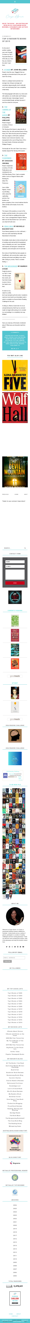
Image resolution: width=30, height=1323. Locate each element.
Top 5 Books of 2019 (15, 1009)
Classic (21, 335)
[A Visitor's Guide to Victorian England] (23, 851)
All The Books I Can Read (15, 1063)
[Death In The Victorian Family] (4, 826)
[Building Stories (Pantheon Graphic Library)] (10, 821)
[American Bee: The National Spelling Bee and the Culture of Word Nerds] (20, 836)
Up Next (15, 683)
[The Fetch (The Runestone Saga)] (4, 800)
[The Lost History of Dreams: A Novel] (7, 886)
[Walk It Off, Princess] (14, 861)
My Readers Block (15, 1094)
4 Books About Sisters (15, 1031)
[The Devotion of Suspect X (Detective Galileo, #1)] (10, 856)
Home (16, 494)
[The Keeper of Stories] (23, 800)
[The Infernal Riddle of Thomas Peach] (10, 881)
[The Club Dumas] (23, 886)
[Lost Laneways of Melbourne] (4, 861)
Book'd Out (15, 1070)
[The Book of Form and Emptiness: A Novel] (10, 866)
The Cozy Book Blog (15, 1121)
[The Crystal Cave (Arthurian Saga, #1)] (7, 881)
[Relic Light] (20, 886)
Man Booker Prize (16, 342)
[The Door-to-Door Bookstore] (14, 826)
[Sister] (14, 856)
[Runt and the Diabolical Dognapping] (23, 866)
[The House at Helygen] (4, 805)
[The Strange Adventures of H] (10, 826)
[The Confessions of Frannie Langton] (10, 851)
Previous (5, 494)
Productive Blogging (15, 1103)
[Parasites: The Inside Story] (20, 841)
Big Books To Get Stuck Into (15, 1048)
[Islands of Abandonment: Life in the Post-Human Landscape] (7, 826)
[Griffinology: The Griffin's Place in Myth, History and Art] (20, 831)
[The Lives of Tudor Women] (4, 795)
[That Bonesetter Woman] (17, 831)
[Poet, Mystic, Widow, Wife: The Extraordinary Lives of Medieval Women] (15, 635)
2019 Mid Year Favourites (15, 1045)
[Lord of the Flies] (10, 896)
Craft (6, 337)
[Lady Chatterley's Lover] (14, 876)
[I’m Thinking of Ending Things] (23, 811)
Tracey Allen (11, 773)
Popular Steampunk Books (15, 1054)
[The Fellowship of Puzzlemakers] (20, 856)
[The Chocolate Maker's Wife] (4, 846)
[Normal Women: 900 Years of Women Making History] (23, 831)
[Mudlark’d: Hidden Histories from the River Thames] (10, 861)
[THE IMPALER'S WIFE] (7, 831)
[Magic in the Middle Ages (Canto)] (17, 821)
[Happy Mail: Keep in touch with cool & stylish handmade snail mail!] (7, 891)
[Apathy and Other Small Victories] (7, 856)
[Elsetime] (20, 811)
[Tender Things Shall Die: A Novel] (20, 821)
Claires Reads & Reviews (15, 1080)
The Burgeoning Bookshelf (15, 1118)
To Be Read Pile (15, 784)
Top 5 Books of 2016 (15, 1017)
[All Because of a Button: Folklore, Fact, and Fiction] (17, 871)
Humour (21, 340)
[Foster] (4, 881)
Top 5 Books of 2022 (15, 1001)
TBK (25, 1321)
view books (20, 780)
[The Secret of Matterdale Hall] (20, 826)
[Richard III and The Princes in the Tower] (17, 805)
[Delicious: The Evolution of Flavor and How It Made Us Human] (17, 795)
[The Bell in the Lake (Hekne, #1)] (23, 871)
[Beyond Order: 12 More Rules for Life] (7, 861)
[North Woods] (10, 831)
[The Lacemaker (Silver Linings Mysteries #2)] (7, 851)
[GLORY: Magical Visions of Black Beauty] (20, 795)
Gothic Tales (15, 1051)
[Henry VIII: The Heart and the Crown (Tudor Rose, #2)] (17, 826)
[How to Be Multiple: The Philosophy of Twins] (23, 805)
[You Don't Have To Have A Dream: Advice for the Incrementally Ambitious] (15, 707)
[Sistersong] (20, 871)
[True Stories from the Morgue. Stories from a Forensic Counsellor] (7, 896)
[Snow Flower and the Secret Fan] (7, 816)
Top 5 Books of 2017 (15, 1014)
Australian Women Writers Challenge (15, 1066)
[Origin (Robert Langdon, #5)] (14, 841)
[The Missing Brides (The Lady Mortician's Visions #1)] (7, 795)
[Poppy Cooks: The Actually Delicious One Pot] (15, 663)
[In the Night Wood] (14, 800)
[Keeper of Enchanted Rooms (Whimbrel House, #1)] (7, 836)
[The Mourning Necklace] (17, 876)
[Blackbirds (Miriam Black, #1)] (4, 816)
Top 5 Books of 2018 (15, 1011)
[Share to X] (14, 348)
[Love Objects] (14, 811)
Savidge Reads (15, 1113)
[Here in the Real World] (7, 800)
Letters (6, 342)
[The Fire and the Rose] (17, 851)
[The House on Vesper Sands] (23, 796)
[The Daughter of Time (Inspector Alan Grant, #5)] (10, 816)
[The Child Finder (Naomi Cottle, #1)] (10, 841)
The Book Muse (15, 1115)
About (18, 1314)
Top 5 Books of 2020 (15, 1006)
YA (19, 345)
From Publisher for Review (15, 338)
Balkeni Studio (8, 1321)
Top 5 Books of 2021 (15, 1003)
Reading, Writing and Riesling (15, 1109)
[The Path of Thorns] (23, 856)
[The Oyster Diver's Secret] (10, 836)
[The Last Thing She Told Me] (14, 805)
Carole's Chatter (15, 1078)
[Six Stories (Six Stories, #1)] (20, 861)
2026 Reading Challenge (12, 771)
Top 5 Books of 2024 (15, 995)
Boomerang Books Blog (15, 1075)
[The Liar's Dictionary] (4, 836)
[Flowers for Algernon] (7, 806)
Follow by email (15, 952)
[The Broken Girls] (10, 800)
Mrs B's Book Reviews (15, 1091)
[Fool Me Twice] (7, 841)
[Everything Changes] (17, 800)
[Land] (10, 795)
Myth (24, 342)
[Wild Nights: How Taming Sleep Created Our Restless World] (14, 795)
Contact (15, 1316)
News (7, 343)
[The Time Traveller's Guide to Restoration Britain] (23, 821)
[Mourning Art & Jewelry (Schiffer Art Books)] (14, 831)
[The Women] (10, 805)
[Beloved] (7, 811)
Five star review (19, 337)
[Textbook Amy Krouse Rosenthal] (10, 790)
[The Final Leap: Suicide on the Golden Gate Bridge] (4, 891)
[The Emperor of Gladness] (20, 891)
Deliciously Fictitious (15, 1083)
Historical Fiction (11, 340)
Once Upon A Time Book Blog (15, 1100)
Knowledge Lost (15, 1086)
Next (26, 494)
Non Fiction (14, 343)
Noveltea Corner (15, 1096)
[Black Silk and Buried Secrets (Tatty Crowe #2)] (20, 790)
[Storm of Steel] (4, 790)
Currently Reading (15, 610)
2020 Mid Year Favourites (15, 1038)
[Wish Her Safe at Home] (17, 881)
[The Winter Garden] (7, 790)
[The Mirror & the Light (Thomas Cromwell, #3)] (15, 650)
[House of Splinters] (17, 816)
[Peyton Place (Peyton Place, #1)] (17, 856)
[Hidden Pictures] (4, 856)
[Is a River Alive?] (4, 811)
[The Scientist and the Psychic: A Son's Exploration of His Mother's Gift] (14, 886)
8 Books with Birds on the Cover (15, 1034)
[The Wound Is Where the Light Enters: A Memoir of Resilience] (20, 800)
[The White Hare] (14, 881)
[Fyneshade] (4, 841)
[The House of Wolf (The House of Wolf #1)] (17, 836)
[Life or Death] (23, 846)
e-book (11, 337)
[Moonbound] (17, 846)
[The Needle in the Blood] (7, 821)
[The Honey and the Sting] (4, 851)
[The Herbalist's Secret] (23, 790)
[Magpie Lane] (23, 836)
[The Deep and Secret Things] (14, 836)
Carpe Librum (16, 1320)
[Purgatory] (20, 816)
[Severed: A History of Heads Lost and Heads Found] (10, 886)
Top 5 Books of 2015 (15, 1020)
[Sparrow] (17, 886)
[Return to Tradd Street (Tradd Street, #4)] (23, 876)
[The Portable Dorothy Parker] (10, 876)
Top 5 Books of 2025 (15, 993)
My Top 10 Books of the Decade (15, 1041)
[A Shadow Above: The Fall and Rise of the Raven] (14, 851)
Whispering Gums (15, 1126)
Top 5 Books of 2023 (15, 998)
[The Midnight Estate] (14, 790)
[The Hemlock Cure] (4, 876)
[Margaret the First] (15, 693)
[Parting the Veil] (14, 891)
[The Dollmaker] (20, 806)
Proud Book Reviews (15, 1106)
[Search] (25, 548)
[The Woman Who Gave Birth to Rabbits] (17, 811)
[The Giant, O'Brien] (20, 866)
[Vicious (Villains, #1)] (10, 891)
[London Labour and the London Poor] (4, 886)
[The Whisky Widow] (4, 821)
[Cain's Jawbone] (7, 871)
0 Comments (15, 332)
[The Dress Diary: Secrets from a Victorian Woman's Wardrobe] (23, 861)
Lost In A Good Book (15, 1088)
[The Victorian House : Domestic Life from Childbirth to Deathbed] (20, 881)
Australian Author (11, 335)
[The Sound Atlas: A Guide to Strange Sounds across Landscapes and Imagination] (4, 831)
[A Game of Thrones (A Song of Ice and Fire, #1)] (23, 816)
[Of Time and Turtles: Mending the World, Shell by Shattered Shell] (7, 876)
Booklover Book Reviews (15, 1072)
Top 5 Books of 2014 (15, 1022)
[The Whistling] (23, 891)
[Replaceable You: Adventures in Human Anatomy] (17, 841)
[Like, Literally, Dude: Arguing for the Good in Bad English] (17, 866)
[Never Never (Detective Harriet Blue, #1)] (14, 871)
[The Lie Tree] (23, 826)
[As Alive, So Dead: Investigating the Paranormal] (10, 811)
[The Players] (14, 846)
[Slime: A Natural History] (15, 620)
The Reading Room (15, 1123)
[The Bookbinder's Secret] (14, 866)
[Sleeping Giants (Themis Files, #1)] (14, 821)
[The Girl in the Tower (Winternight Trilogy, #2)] (10, 846)
